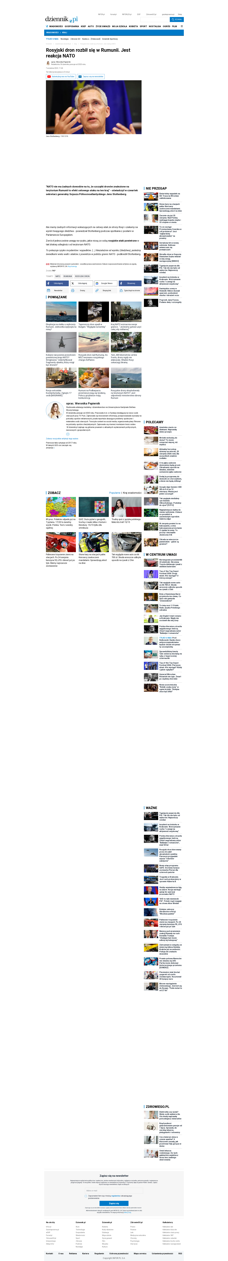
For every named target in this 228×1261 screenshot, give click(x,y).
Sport (78, 1238)
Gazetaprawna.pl (52, 1230)
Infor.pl (48, 1227)
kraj (75, 44)
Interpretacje (51, 1241)
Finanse (133, 1230)
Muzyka (105, 1244)
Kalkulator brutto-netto (171, 1241)
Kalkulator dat (168, 1227)
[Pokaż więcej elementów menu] (182, 26)
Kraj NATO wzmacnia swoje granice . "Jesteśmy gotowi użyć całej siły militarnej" (126, 327)
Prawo (132, 1227)
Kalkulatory (168, 1222)
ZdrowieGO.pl (151, 14)
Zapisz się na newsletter (93, 76)
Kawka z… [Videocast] (91, 39)
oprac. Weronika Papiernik (68, 63)
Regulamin (99, 1253)
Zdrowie (79, 1241)
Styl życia (133, 1244)
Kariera (85, 1253)
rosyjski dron (82, 276)
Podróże (79, 1244)
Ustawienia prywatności (162, 1253)
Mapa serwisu (140, 1253)
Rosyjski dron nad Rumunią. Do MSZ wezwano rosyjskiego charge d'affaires (93, 357)
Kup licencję (72, 266)
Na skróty (50, 1222)
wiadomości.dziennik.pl (63, 44)
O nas (61, 1253)
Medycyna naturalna (138, 1235)
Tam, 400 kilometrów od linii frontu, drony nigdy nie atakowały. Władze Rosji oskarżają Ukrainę (124, 359)
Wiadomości (52, 32)
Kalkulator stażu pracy (171, 1232)
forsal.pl (113, 14)
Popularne (114, 492)
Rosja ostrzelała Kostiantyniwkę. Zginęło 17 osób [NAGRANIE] (58, 393)
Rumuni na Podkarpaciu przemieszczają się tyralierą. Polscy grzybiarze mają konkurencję (92, 394)
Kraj (64, 32)
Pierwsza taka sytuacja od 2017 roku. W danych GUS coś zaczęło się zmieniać (61, 445)
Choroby (133, 1238)
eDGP (48, 1232)
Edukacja (105, 1232)
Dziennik (49, 44)
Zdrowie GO (75, 39)
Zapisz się (114, 1203)
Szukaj (178, 19)
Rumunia (68, 276)
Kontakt (49, 1253)
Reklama (73, 1253)
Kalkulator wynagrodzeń (172, 1244)
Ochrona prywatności (118, 1253)
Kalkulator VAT (168, 1235)
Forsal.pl (49, 1235)
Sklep (180, 14)
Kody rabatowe (107, 1230)
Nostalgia (65, 39)
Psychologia (134, 1241)
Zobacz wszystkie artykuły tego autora (62, 438)
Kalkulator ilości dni (170, 1230)
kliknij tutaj (127, 1212)
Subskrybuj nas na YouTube (63, 76)
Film (103, 1241)
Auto (77, 1227)
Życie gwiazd (107, 1238)
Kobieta (105, 1227)
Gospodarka (80, 1232)
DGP (138, 14)
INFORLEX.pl (126, 14)
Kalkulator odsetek (170, 1238)
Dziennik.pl (81, 1222)
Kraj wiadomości (132, 492)
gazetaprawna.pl (168, 14)
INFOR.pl (101, 14)
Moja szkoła (106, 1235)
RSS (180, 1253)
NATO (57, 276)
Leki (131, 1232)
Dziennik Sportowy (110, 39)
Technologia (80, 1230)
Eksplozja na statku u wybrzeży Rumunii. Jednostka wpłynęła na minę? (61, 327)
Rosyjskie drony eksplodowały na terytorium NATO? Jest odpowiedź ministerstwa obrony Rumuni (126, 394)
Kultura (104, 1247)
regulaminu (115, 1196)
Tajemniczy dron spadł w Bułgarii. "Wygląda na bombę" (92, 325)
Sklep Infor (50, 1244)
